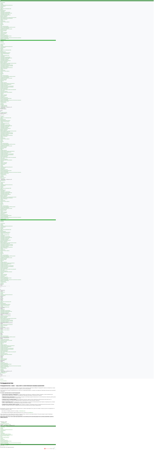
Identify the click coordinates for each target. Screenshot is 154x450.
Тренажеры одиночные (4, 58)
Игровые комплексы (4, 85)
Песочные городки (3, 91)
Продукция (2, 96)
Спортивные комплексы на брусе (6, 64)
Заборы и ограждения (4, 38)
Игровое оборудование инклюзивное (7, 83)
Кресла (1, 23)
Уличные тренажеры (4, 36)
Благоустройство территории (5, 35)
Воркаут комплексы (4, 15)
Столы (1, 22)
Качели (1, 20)
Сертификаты (2, 47)
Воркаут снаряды (3, 16)
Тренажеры (2, 11)
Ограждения (2, 70)
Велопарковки (3, 10)
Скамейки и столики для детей (6, 28)
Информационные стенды (5, 52)
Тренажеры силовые (4, 59)
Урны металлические (4, 26)
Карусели (2, 93)
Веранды (2, 80)
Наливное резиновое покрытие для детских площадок (10, 37)
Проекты (2, 103)
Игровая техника (3, 82)
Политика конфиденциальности (6, 5)
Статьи (1, 3)
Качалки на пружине (4, 87)
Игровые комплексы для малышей (6, 153)
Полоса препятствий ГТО (5, 131)
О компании (2, 43)
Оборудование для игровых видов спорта (8, 17)
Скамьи (1, 31)
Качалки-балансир (3, 88)
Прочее (1, 7)
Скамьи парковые (3, 32)
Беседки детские (3, 29)
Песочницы (2, 90)
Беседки (2, 24)
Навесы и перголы (3, 19)
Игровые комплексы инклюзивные (6, 86)
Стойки (1, 54)
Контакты (2, 104)
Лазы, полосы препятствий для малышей (8, 89)
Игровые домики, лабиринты (5, 84)
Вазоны (1, 9)
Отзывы (1, 4)
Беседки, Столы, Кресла (4, 21)
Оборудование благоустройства (6, 18)
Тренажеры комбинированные (6, 13)
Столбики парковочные (4, 55)
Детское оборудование (4, 77)
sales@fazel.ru (2, 372)
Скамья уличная (3, 33)
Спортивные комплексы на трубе (6, 65)
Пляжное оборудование (4, 53)
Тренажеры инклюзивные (5, 12)
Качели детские (3, 30)
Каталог (1, 48)
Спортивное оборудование (5, 14)
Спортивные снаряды (4, 66)
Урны (1, 25)
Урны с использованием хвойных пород (7, 27)
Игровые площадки (4, 97)
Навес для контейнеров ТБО (5, 8)
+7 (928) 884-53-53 (22, 410)
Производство (3, 101)
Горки (1, 81)
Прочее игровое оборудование (6, 92)
